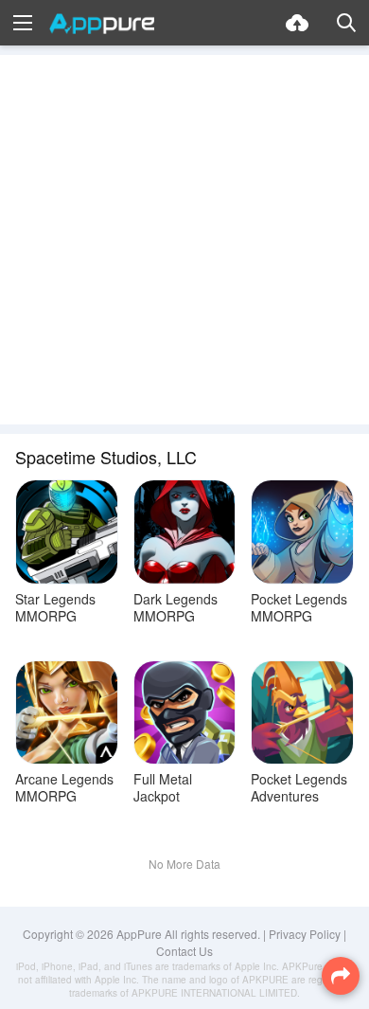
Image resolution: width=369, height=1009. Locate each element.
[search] (346, 22)
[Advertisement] (184, 239)
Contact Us (184, 951)
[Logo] (101, 23)
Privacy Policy (305, 934)
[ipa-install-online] (297, 22)
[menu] (22, 22)
